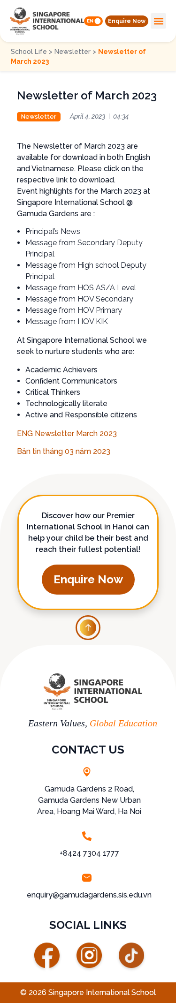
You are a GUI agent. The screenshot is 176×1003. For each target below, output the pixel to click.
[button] (126, 21)
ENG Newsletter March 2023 (67, 433)
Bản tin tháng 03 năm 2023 (63, 451)
